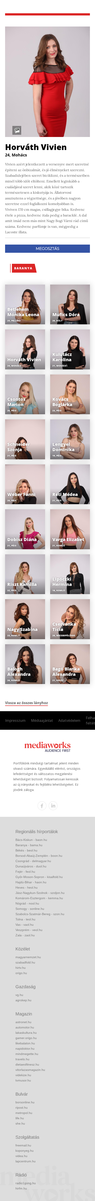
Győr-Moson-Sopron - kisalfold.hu (39, 877)
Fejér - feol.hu (25, 871)
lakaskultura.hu (26, 1032)
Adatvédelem (69, 720)
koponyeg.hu (24, 1150)
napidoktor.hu (24, 1048)
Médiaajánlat (42, 720)
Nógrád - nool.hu (27, 903)
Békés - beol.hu (26, 850)
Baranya (23, 268)
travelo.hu (22, 1059)
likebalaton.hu (25, 1043)
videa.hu (21, 1156)
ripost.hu (21, 1107)
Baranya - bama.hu (28, 845)
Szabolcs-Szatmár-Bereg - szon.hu (39, 914)
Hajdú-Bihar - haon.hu (30, 882)
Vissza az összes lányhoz (26, 702)
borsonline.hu (24, 1102)
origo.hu (21, 973)
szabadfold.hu (25, 962)
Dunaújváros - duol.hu (30, 866)
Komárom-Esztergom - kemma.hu (39, 898)
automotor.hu (24, 1027)
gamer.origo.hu (26, 1038)
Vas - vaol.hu (24, 924)
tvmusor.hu (23, 1080)
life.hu (19, 1118)
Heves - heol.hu (26, 887)
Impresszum (15, 720)
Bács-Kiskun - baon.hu (31, 840)
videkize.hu (23, 1075)
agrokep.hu (23, 1000)
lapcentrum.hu (25, 1161)
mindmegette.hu (26, 1054)
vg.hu (19, 995)
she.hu (20, 1123)
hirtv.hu (20, 967)
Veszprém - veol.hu (28, 930)
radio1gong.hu (25, 1183)
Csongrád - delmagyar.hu (33, 861)
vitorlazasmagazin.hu (30, 1070)
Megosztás (47, 248)
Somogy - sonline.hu (29, 908)
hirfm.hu (21, 1188)
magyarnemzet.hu (28, 957)
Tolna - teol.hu (25, 919)
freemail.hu (23, 1145)
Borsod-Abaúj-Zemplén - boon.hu (38, 855)
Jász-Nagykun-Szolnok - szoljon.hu (40, 893)
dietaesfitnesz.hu (27, 1064)
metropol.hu (23, 1113)
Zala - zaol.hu (25, 935)
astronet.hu (23, 1022)
